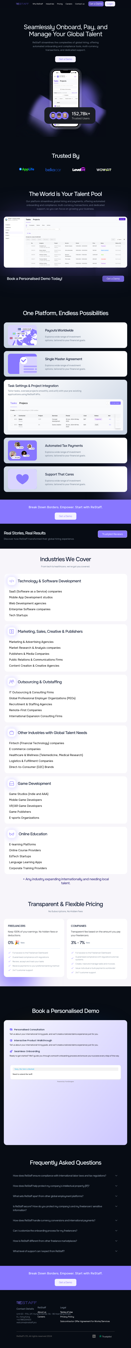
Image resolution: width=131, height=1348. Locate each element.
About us (42, 1312)
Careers (69, 4)
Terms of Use (66, 1312)
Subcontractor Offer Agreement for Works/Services (85, 1321)
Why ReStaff (38, 4)
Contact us (79, 4)
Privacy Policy (67, 1316)
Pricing (60, 4)
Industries (50, 4)
